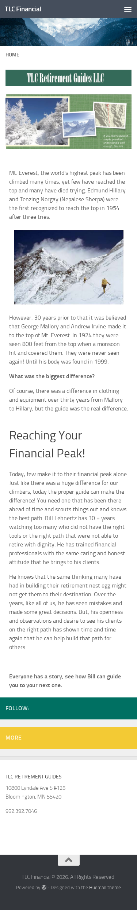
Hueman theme (105, 887)
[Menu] (128, 9)
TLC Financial (23, 9)
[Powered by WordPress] (43, 887)
